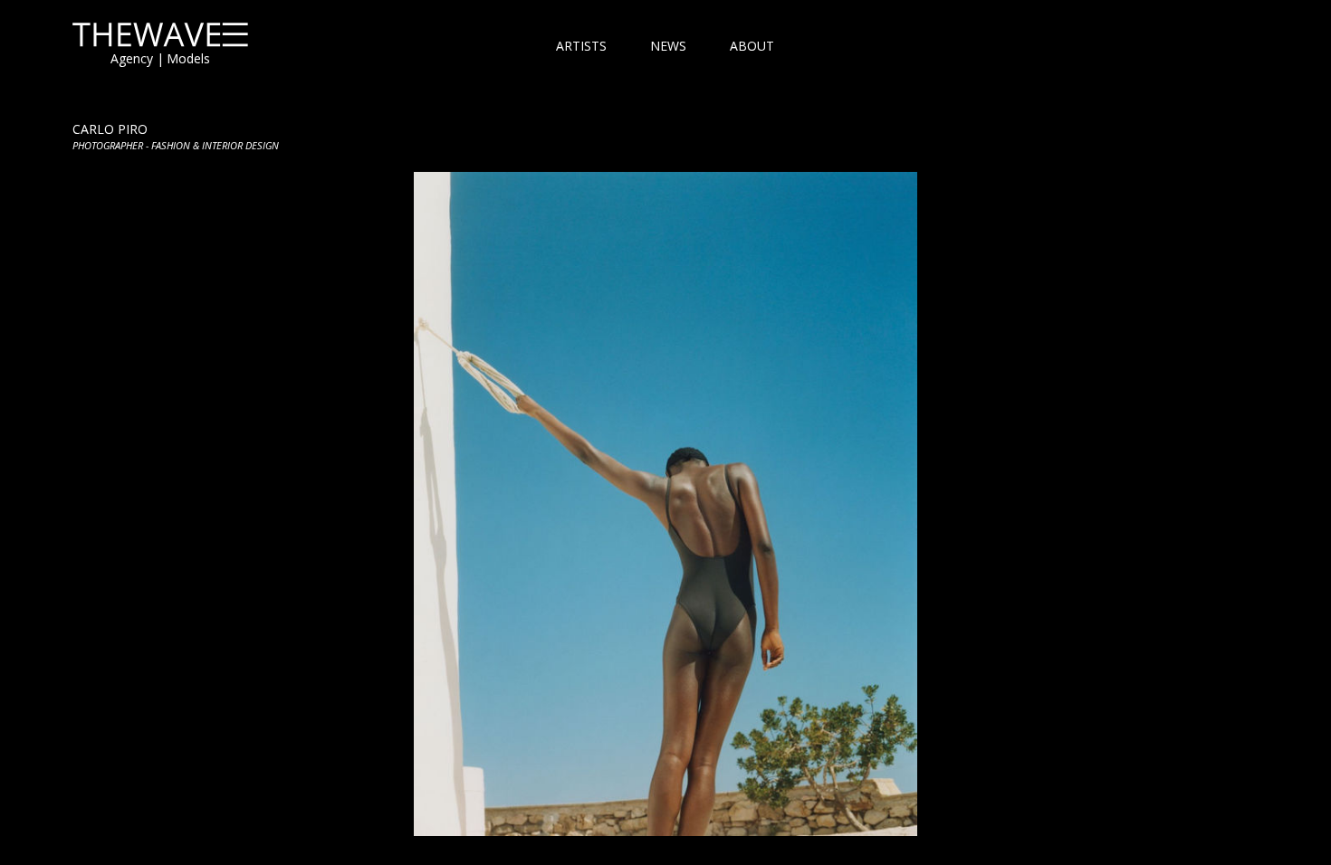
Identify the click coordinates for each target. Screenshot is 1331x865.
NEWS (668, 45)
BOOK (665, 503)
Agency (131, 58)
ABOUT (752, 45)
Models (188, 58)
